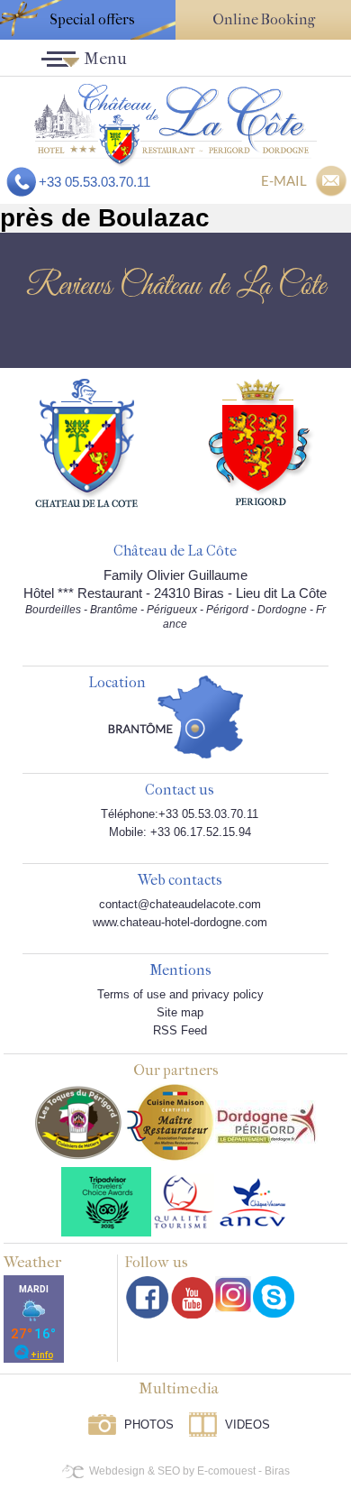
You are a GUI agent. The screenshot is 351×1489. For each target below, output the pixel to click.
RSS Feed (180, 1030)
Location (117, 683)
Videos (247, 1424)
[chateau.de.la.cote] (273, 1297)
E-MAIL (284, 180)
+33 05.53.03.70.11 (94, 181)
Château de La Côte (175, 551)
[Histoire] (86, 442)
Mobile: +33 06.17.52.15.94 (180, 832)
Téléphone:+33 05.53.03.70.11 (179, 814)
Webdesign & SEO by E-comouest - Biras (189, 1471)
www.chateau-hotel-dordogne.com (180, 922)
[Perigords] (261, 441)
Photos (149, 1424)
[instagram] (233, 1294)
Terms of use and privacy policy (180, 994)
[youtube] (192, 1297)
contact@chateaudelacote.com (180, 904)
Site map (180, 1012)
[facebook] (147, 1297)
